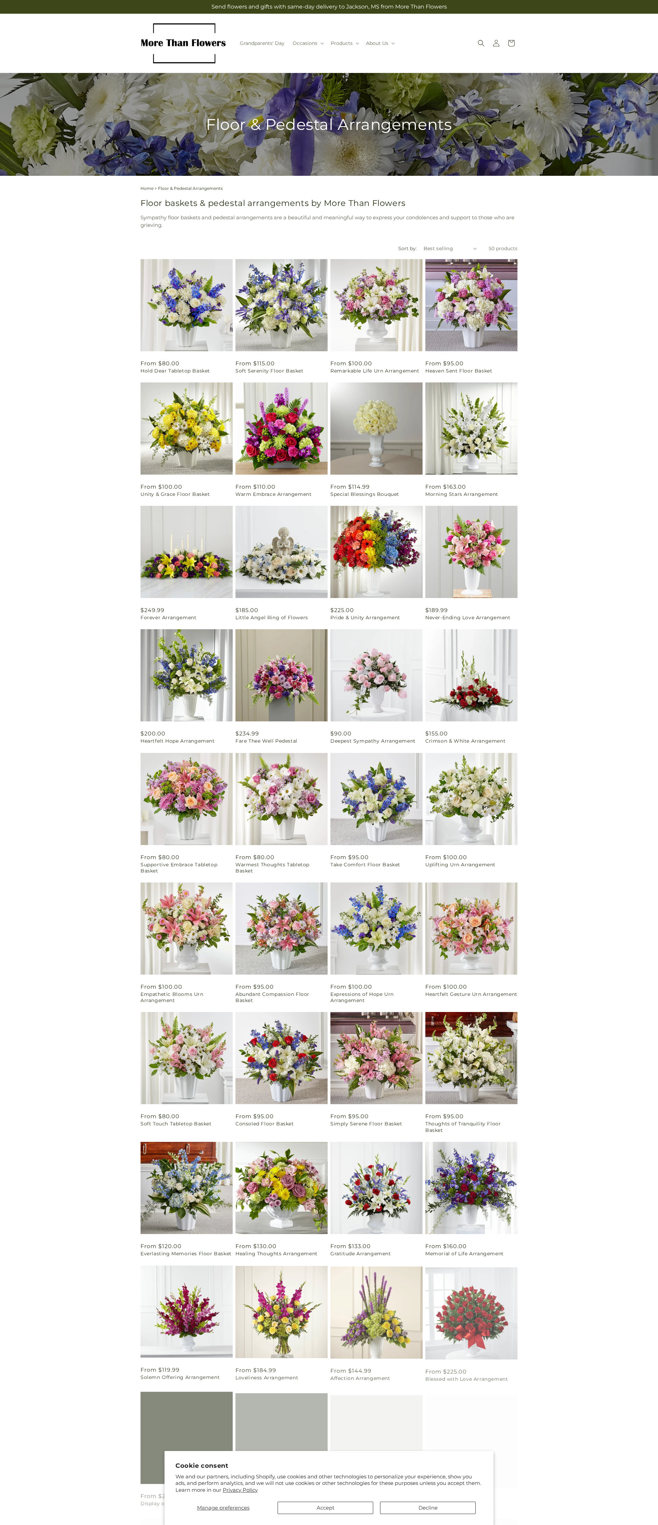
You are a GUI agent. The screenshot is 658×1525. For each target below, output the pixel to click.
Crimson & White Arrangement (465, 741)
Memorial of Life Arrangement (464, 1253)
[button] (308, 43)
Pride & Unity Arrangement (365, 617)
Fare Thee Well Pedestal (266, 741)
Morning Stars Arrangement (461, 494)
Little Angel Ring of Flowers (271, 617)
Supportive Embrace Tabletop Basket (179, 868)
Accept (325, 1507)
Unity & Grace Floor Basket (175, 494)
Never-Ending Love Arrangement (467, 617)
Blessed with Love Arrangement (466, 1377)
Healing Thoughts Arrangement (276, 1253)
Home (147, 188)
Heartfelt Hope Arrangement (178, 741)
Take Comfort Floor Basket (365, 865)
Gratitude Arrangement (360, 1253)
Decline (428, 1507)
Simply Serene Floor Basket (366, 1124)
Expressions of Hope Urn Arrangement (362, 997)
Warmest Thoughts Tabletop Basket (272, 868)
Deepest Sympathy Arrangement (373, 741)
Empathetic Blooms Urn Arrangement (172, 997)
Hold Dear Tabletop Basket (175, 371)
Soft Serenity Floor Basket (269, 371)
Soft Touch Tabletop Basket (176, 1124)
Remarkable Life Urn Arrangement (374, 371)
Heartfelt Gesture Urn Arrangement (471, 994)
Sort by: (407, 248)
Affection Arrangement (360, 1377)
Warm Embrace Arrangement (273, 494)
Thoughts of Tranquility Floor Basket (463, 1127)
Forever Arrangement (168, 617)
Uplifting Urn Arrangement (460, 865)
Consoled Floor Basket (264, 1124)
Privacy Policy (240, 1490)
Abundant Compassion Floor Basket (272, 997)
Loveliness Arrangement (266, 1377)
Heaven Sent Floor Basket (458, 371)
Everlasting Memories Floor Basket (186, 1253)
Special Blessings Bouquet (364, 494)
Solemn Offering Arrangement (180, 1377)
